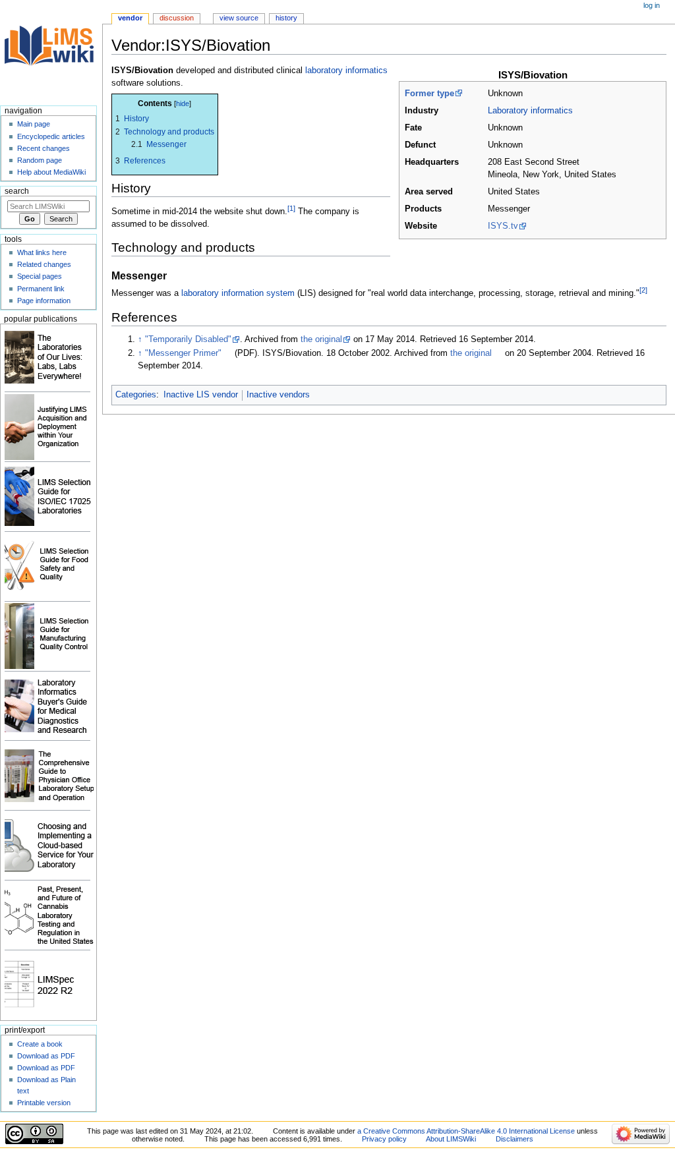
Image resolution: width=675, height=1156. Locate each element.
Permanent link (41, 289)
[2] (643, 290)
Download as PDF (46, 1056)
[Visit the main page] (51, 51)
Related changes (44, 264)
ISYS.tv (503, 226)
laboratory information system (238, 294)
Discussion (177, 18)
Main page (33, 124)
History (286, 18)
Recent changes (43, 148)
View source (239, 18)
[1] (291, 208)
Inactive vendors (278, 394)
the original (321, 339)
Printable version (44, 1103)
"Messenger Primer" (183, 353)
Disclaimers (514, 1139)
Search (17, 191)
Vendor (130, 18)
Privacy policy (384, 1139)
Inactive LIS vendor (200, 394)
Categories (135, 394)
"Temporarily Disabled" (188, 339)
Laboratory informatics (530, 110)
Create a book (40, 1044)
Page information (44, 300)
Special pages (39, 276)
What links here (42, 252)
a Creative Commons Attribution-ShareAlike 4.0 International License (466, 1131)
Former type (429, 93)
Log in (651, 5)
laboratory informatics (346, 70)
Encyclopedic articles (51, 136)
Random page (39, 160)
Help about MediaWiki (51, 172)
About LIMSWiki (451, 1139)
